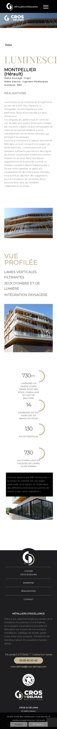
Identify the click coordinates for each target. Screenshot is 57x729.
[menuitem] (44, 7)
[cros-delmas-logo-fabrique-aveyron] (28, 680)
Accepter (19, 724)
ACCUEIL (28, 563)
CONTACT (28, 599)
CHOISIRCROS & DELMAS (28, 573)
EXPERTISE (28, 583)
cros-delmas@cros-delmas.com (28, 666)
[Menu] (44, 7)
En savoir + (38, 724)
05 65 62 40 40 (28, 660)
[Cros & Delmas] (9, 7)
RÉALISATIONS (28, 591)
